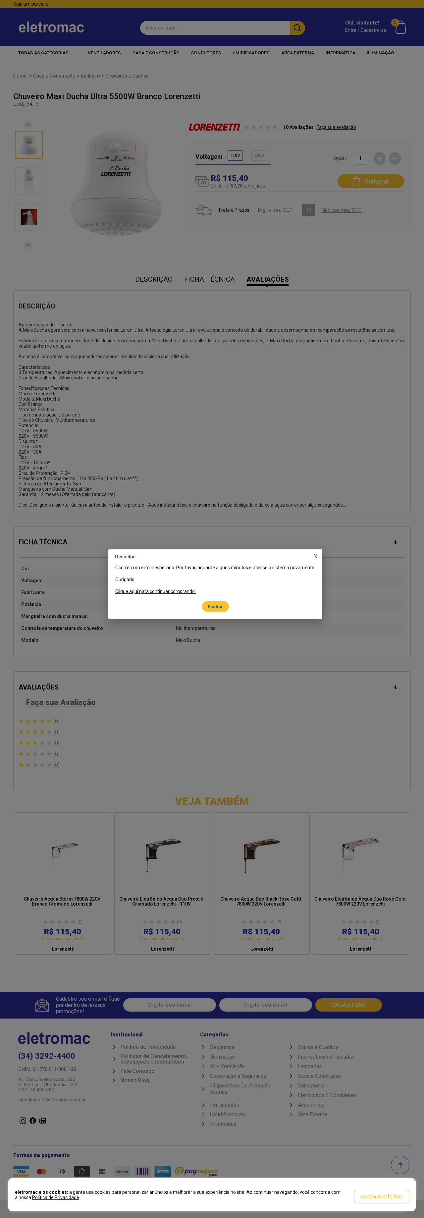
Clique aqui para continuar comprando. (155, 591)
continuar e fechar (381, 1196)
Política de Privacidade (55, 1197)
